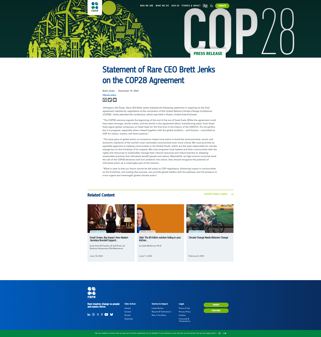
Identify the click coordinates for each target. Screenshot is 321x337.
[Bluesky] (111, 314)
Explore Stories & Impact (216, 194)
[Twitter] (98, 314)
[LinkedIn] (89, 314)
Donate (222, 6)
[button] (211, 6)
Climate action (109, 95)
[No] (318, 333)
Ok (219, 333)
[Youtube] (106, 314)
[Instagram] (93, 314)
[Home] (106, 292)
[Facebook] (102, 314)
